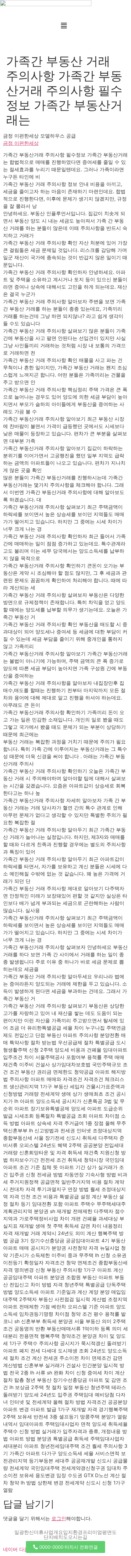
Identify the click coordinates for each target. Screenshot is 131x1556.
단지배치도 (56, 1537)
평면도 (109, 1532)
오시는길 (77, 1537)
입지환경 (73, 1532)
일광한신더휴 (29, 1532)
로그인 (58, 1518)
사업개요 (53, 1532)
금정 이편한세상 (21, 143)
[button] (63, 25)
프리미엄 (92, 1532)
